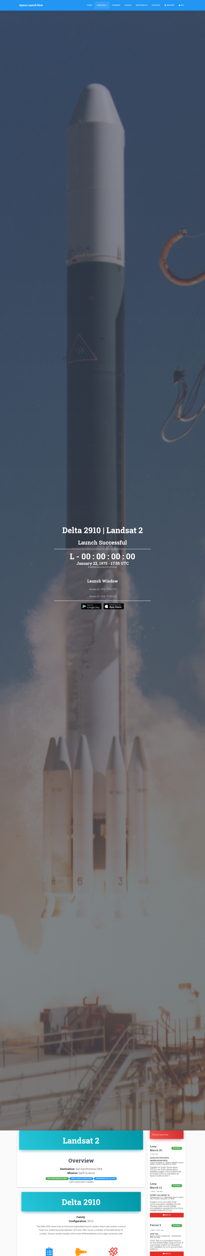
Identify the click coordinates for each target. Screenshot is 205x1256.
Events (128, 5)
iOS (182, 5)
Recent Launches (160, 1134)
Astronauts (141, 5)
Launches (101, 5)
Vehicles (156, 5)
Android (170, 5)
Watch (168, 1215)
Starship (116, 5)
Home (89, 5)
